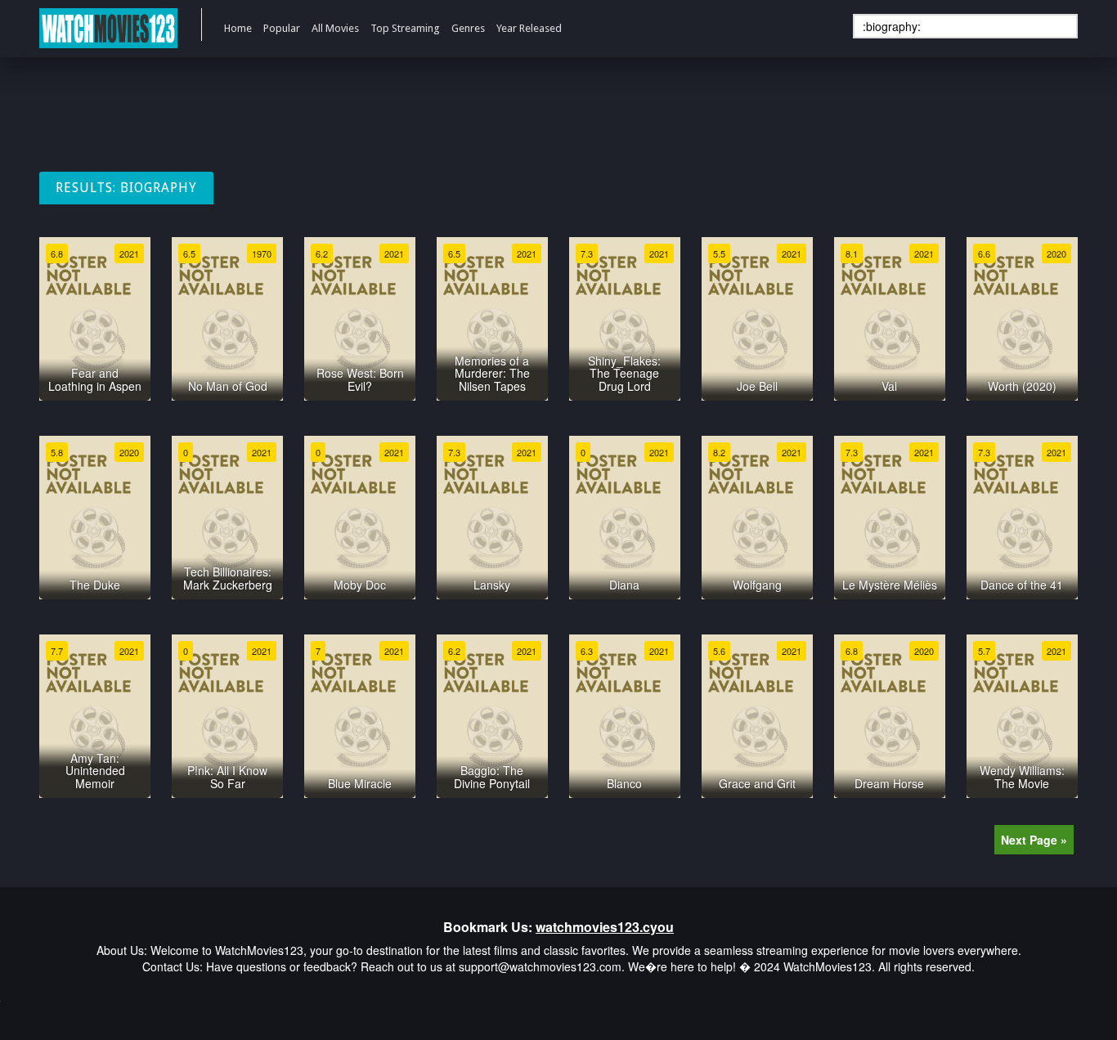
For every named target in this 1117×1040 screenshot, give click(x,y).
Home (238, 28)
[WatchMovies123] (108, 28)
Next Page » (1034, 840)
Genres (468, 28)
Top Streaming (405, 28)
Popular (281, 28)
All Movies (335, 28)
